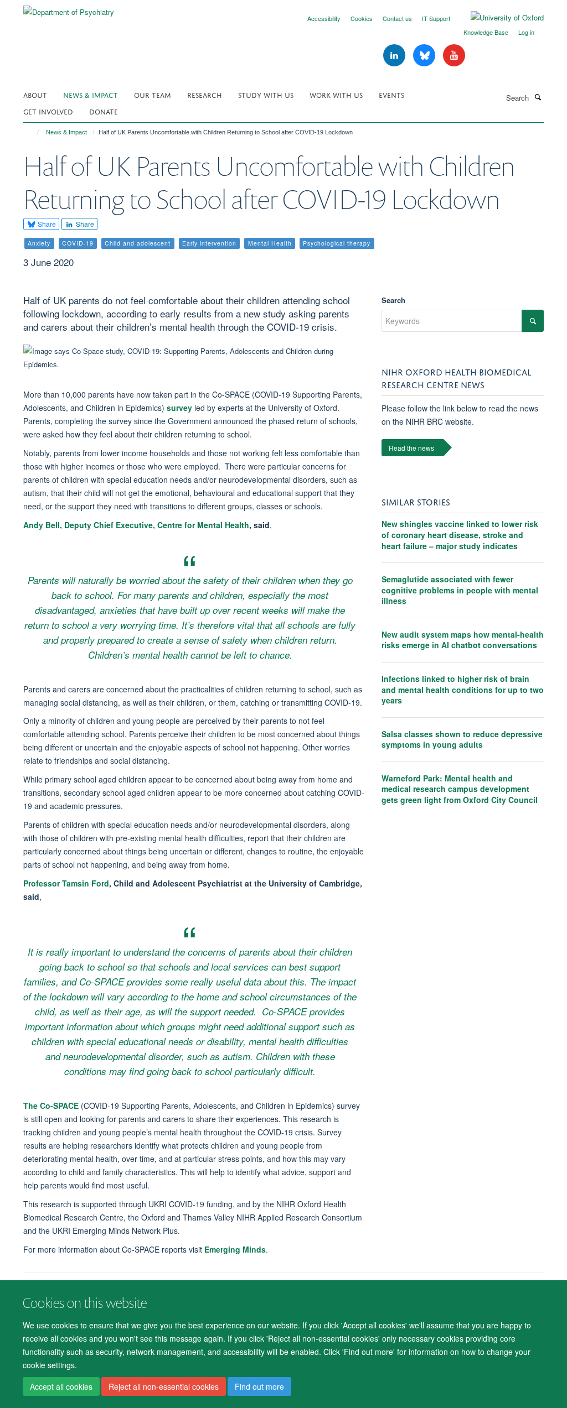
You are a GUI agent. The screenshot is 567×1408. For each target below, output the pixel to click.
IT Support (436, 18)
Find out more (259, 1386)
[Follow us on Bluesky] (425, 55)
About (35, 94)
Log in (526, 32)
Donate (103, 111)
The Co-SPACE (51, 1105)
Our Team (152, 94)
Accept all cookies (61, 1386)
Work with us (336, 94)
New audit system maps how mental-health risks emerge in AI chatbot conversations (463, 640)
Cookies (361, 18)
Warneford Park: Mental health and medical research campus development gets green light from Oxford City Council (460, 789)
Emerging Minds (235, 1249)
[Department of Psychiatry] (68, 8)
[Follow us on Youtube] (454, 55)
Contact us (397, 18)
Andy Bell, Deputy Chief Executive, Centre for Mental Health (136, 524)
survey (179, 407)
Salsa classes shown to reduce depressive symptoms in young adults (462, 739)
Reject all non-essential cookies (164, 1386)
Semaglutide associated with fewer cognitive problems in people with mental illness (460, 589)
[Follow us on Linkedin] (395, 55)
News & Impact (90, 94)
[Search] (538, 97)
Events (391, 94)
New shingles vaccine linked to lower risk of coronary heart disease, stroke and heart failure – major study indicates (460, 534)
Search (393, 300)
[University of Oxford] (499, 17)
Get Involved (48, 111)
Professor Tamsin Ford (66, 883)
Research (204, 94)
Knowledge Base (485, 32)
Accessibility (324, 18)
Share (46, 223)
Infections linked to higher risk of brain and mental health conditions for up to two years (463, 689)
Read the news (411, 447)
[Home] (33, 132)
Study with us (265, 94)
